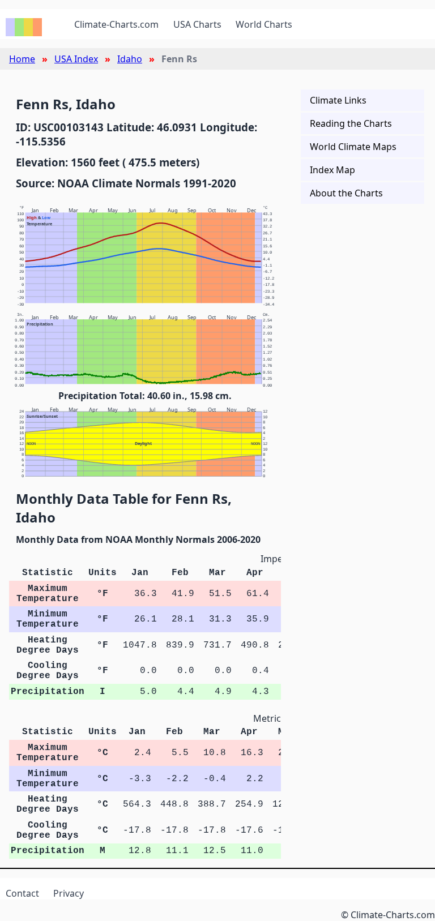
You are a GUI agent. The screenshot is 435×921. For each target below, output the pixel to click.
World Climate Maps (353, 146)
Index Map (332, 170)
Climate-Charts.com (116, 24)
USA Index (76, 59)
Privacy (68, 893)
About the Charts (346, 193)
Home (22, 59)
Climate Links (338, 100)
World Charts (264, 24)
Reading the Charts (351, 123)
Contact (22, 893)
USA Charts (197, 24)
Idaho (129, 59)
